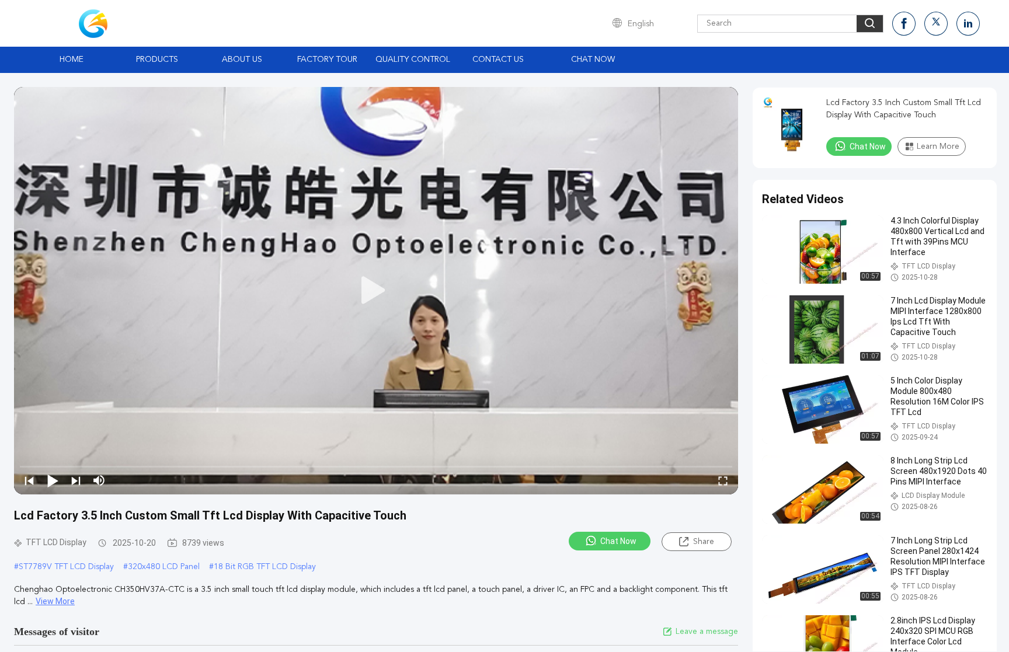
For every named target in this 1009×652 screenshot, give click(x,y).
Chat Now (593, 59)
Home (71, 59)
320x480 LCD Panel (164, 567)
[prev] (29, 480)
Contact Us (498, 59)
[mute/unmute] (99, 480)
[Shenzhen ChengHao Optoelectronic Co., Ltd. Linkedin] (968, 24)
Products (157, 59)
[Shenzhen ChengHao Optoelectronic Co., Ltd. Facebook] (904, 24)
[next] (76, 480)
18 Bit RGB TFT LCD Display (265, 567)
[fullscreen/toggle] (723, 480)
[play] (376, 290)
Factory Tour (327, 59)
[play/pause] (52, 480)
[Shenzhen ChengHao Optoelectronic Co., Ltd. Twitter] (936, 24)
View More (55, 601)
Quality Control (412, 59)
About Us (242, 59)
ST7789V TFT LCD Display (66, 567)
